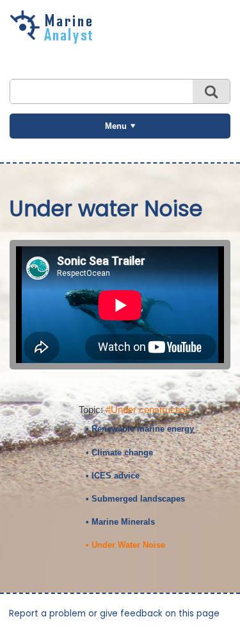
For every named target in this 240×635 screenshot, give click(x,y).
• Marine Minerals (120, 522)
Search (211, 91)
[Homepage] (54, 39)
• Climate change (119, 452)
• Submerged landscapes (135, 499)
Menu (116, 126)
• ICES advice (113, 475)
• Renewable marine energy (140, 429)
